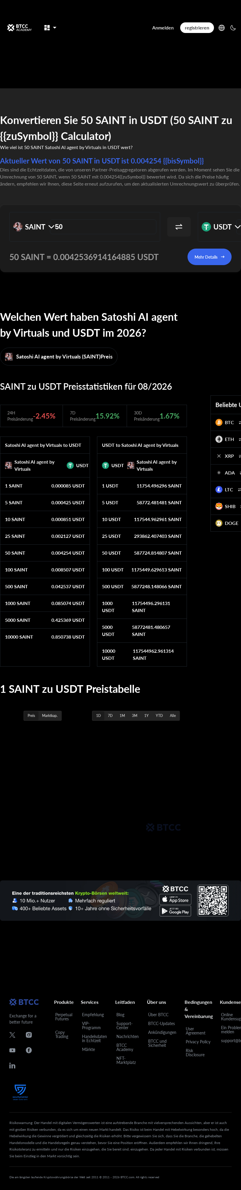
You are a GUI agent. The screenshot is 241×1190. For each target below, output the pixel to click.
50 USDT (111, 553)
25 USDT (111, 536)
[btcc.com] (19, 27)
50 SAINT (15, 553)
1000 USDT (108, 606)
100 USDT (113, 569)
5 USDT (110, 502)
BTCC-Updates (161, 1023)
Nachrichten (127, 1036)
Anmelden (163, 27)
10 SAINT (15, 519)
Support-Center (124, 1025)
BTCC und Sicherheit (157, 1043)
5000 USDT (108, 630)
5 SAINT (14, 502)
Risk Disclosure (195, 1052)
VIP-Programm (91, 1025)
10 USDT (111, 519)
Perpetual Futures (63, 1016)
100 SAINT (16, 569)
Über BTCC (158, 1014)
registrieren (197, 27)
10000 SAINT (19, 636)
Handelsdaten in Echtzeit (94, 1038)
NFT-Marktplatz (126, 1060)
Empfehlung (93, 1014)
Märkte (88, 1049)
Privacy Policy (198, 1041)
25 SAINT (15, 536)
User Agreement (195, 1030)
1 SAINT (14, 485)
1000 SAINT (18, 603)
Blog (120, 1014)
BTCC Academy (124, 1047)
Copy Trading (61, 1034)
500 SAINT (16, 586)
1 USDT (110, 485)
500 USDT (113, 586)
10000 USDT (108, 654)
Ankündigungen (162, 1032)
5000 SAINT (18, 620)
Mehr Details (206, 257)
